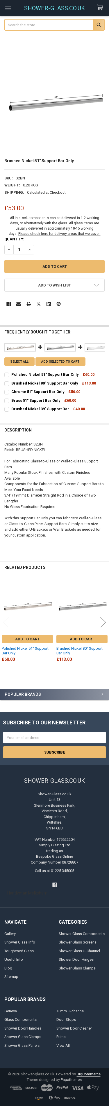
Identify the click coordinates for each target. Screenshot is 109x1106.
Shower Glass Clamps (77, 968)
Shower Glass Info (19, 942)
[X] (38, 304)
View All (63, 1045)
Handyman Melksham (27, 893)
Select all (19, 362)
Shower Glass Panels (22, 1045)
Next (103, 622)
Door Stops (66, 1019)
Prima (61, 1037)
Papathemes (71, 1079)
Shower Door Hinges (76, 959)
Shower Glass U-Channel (79, 951)
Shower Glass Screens (78, 942)
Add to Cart (27, 639)
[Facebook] (8, 304)
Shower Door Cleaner (74, 1028)
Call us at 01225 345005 (54, 871)
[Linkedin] (48, 304)
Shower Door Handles (22, 1028)
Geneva (10, 1011)
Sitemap (11, 976)
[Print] (28, 304)
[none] (54, 102)
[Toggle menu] (8, 8)
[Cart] (101, 8)
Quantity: (14, 239)
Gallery (10, 934)
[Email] (18, 304)
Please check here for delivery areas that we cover (59, 234)
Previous (6, 622)
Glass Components (20, 1019)
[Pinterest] (58, 304)
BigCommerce (89, 1074)
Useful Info (13, 959)
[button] (54, 285)
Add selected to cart (60, 362)
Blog (8, 968)
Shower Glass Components (82, 934)
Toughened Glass (19, 951)
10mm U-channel (70, 1011)
